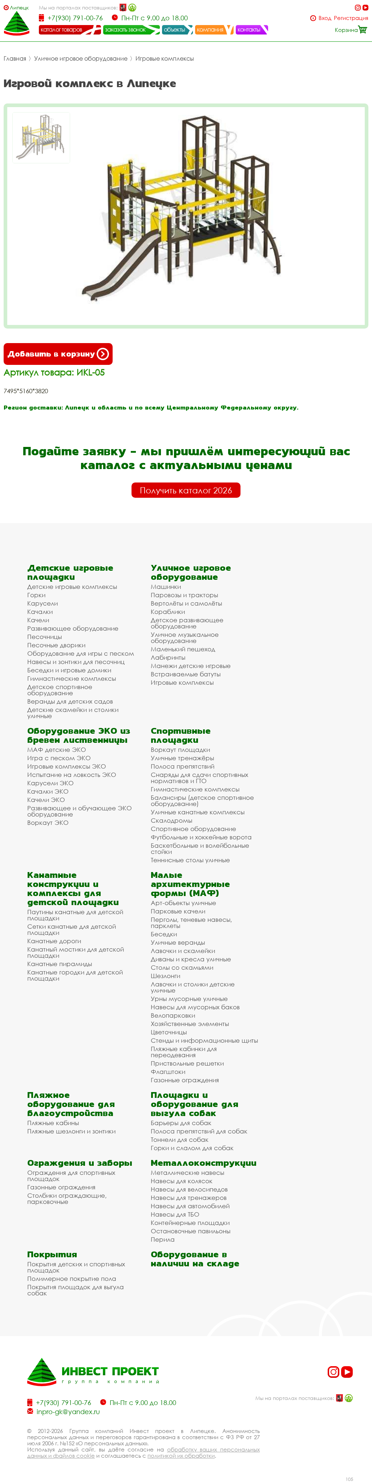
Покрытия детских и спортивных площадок (76, 1267)
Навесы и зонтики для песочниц (76, 662)
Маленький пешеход (183, 649)
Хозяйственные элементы (190, 1024)
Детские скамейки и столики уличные (72, 713)
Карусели (42, 603)
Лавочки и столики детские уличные (193, 987)
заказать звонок (125, 29)
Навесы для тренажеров (189, 1197)
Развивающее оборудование (72, 628)
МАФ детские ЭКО (56, 749)
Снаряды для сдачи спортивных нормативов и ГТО (199, 777)
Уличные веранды (178, 942)
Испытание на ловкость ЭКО (71, 774)
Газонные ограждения (185, 1080)
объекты (174, 29)
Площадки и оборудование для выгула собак (194, 1103)
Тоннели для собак (180, 1139)
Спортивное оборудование (193, 829)
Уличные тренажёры (182, 758)
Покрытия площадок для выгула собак (75, 1290)
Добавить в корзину (51, 354)
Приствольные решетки (187, 1063)
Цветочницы (169, 1032)
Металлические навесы (187, 1172)
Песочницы (44, 637)
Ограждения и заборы (79, 1162)
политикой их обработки (181, 1455)
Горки (36, 595)
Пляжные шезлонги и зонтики (71, 1131)
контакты (249, 29)
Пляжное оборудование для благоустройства (71, 1103)
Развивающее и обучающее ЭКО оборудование (79, 811)
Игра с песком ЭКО (59, 758)
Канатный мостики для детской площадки (75, 952)
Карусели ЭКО (50, 783)
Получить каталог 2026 (186, 490)
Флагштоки (168, 1071)
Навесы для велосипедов (189, 1189)
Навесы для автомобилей (190, 1206)
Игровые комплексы (165, 58)
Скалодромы (171, 820)
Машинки (166, 586)
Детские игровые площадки (70, 572)
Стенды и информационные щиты (204, 1040)
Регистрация (351, 18)
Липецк (19, 7)
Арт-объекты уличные (183, 903)
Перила (163, 1239)
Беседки (164, 934)
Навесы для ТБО (175, 1214)
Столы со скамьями (182, 967)
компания (210, 29)
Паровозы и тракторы (184, 595)
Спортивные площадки (181, 735)
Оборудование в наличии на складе (195, 1259)
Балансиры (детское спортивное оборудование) (202, 800)
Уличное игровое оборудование (81, 58)
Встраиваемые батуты (186, 674)
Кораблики (168, 611)
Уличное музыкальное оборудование (185, 637)
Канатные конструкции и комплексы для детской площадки (73, 888)
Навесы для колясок (182, 1181)
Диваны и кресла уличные (191, 959)
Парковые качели (178, 911)
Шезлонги (165, 976)
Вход (325, 18)
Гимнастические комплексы (71, 678)
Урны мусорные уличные (189, 999)
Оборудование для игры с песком (80, 653)
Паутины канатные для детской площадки (75, 915)
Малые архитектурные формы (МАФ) (190, 883)
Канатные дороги (54, 941)
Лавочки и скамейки (183, 951)
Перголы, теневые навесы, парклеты (191, 922)
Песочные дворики (56, 645)
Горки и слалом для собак (192, 1148)
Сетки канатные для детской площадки (71, 929)
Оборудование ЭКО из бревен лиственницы (78, 735)
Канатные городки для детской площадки (75, 975)
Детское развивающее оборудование (187, 623)
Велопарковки (173, 1015)
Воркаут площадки (180, 749)
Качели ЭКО (46, 800)
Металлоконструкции (203, 1162)
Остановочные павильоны (190, 1231)
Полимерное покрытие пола (71, 1278)
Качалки (40, 611)
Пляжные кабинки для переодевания (184, 1052)
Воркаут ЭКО (48, 822)
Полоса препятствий (182, 766)
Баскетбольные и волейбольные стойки (200, 848)
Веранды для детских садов (70, 701)
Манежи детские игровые (191, 666)
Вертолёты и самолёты (186, 603)
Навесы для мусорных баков (195, 1007)
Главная (15, 58)
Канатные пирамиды (59, 964)
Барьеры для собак (181, 1123)
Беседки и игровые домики (69, 670)
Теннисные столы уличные (190, 860)
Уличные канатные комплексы (197, 812)
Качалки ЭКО (48, 791)
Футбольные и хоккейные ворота (201, 837)
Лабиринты (168, 657)
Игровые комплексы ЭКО (66, 766)
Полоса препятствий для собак (199, 1131)
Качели (38, 620)
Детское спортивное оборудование (59, 690)
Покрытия (52, 1254)
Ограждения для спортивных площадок (71, 1175)
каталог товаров (61, 29)
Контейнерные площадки (190, 1223)
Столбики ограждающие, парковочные (67, 1198)
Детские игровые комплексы (72, 586)
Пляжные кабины (53, 1123)
